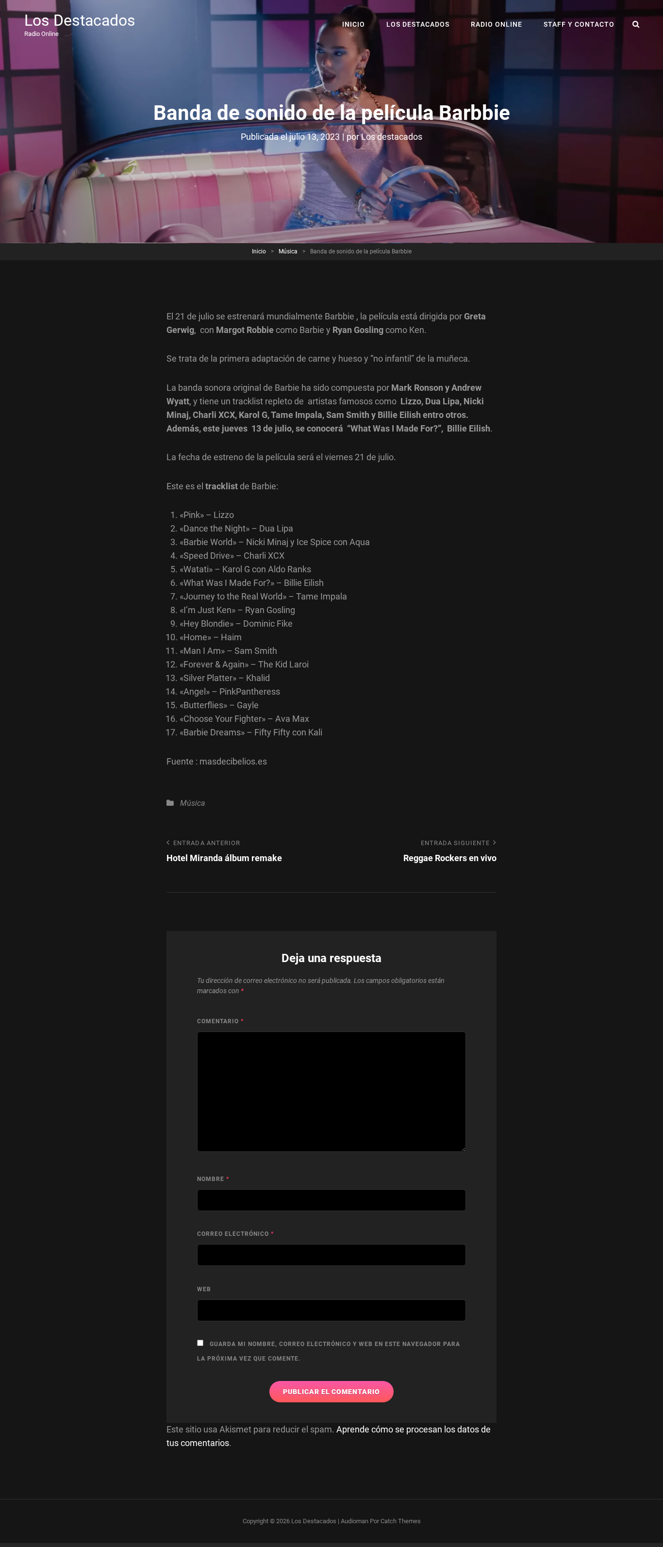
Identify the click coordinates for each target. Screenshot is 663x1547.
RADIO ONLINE (496, 24)
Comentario (220, 1021)
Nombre (213, 1179)
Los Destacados (79, 20)
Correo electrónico (235, 1234)
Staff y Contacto (579, 24)
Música (288, 251)
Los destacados (391, 137)
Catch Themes (401, 1521)
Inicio (353, 24)
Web (204, 1289)
